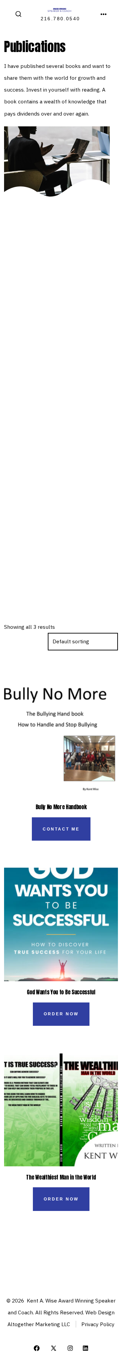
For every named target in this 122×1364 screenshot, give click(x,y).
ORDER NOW (61, 1014)
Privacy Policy (98, 1324)
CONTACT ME (61, 829)
